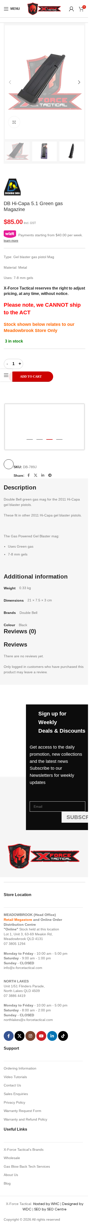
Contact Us (12, 1085)
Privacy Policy (14, 1102)
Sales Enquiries (16, 1094)
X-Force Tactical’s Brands (24, 1149)
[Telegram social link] (50, 475)
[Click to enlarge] (14, 122)
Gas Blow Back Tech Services (27, 1166)
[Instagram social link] (30, 1036)
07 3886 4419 (14, 996)
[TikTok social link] (63, 1036)
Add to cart (31, 376)
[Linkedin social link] (43, 475)
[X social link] (35, 475)
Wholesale (12, 1158)
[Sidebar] (6, 375)
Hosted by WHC (46, 1204)
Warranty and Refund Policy (25, 1119)
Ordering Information (20, 1068)
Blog (7, 1183)
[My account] (71, 9)
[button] (10, 82)
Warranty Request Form (22, 1111)
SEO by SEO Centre (50, 1209)
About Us (11, 1175)
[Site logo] (44, 8)
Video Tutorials (15, 1077)
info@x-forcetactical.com (23, 968)
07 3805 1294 (14, 944)
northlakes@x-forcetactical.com (28, 1020)
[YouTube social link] (41, 1036)
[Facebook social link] (28, 475)
